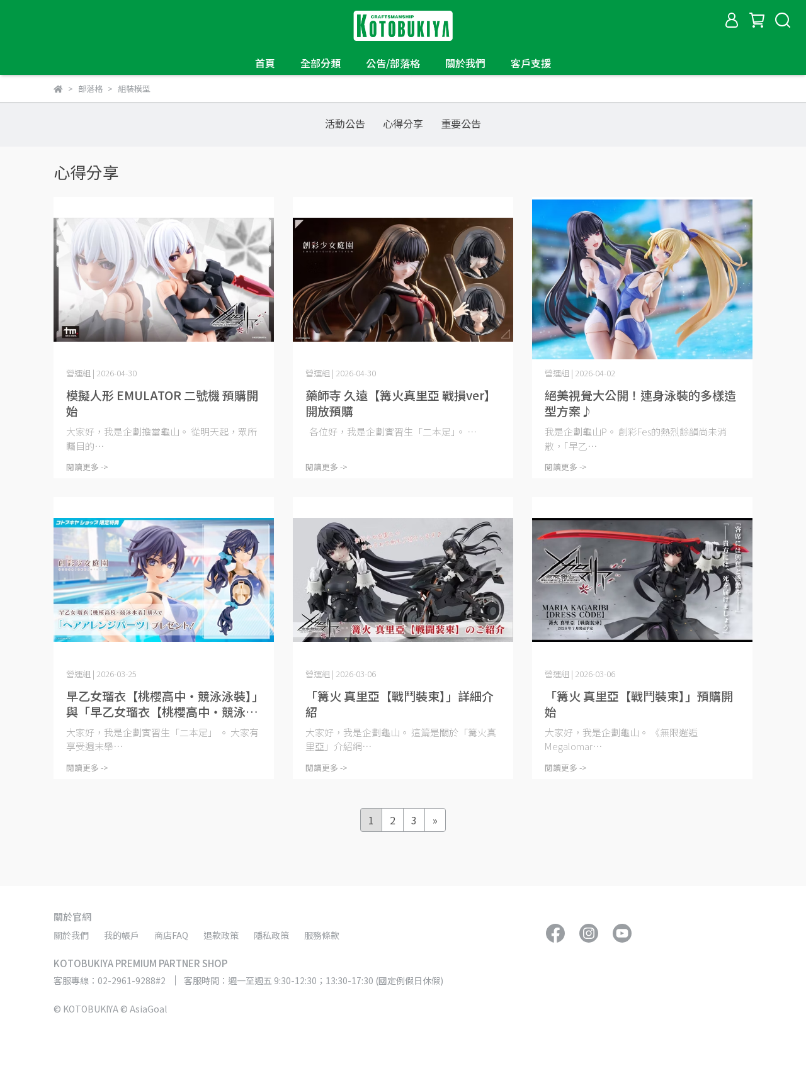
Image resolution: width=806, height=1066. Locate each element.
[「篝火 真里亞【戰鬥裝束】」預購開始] (642, 580)
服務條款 (321, 935)
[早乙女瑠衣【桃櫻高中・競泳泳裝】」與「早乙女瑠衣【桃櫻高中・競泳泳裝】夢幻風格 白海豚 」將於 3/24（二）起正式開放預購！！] (164, 580)
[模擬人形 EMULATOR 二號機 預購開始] (164, 279)
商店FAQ (171, 935)
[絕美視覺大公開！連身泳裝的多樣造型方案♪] (642, 279)
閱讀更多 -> (87, 467)
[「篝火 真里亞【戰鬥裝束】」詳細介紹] (403, 580)
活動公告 (345, 123)
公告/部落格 (393, 63)
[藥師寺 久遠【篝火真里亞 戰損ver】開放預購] (403, 279)
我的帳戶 (121, 935)
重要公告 (461, 123)
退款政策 (221, 935)
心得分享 (403, 123)
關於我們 (465, 63)
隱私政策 (271, 935)
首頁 (265, 63)
